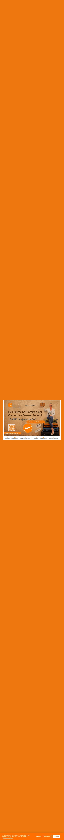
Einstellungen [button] (38, 836)
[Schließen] (62, 836)
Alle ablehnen (47, 836)
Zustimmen (56, 836)
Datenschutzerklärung (8, 838)
